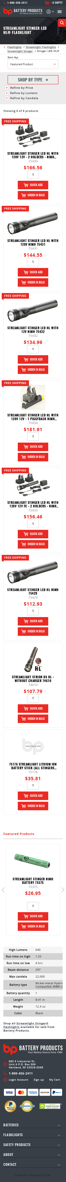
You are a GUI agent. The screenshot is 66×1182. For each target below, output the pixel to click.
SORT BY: (13, 57)
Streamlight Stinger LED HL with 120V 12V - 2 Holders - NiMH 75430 (33, 155)
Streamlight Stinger (20, 51)
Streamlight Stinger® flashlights (25, 1025)
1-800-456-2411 (17, 3)
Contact (10, 1164)
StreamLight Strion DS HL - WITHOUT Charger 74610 (33, 679)
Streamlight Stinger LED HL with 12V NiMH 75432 (33, 330)
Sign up (39, 1079)
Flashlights (14, 47)
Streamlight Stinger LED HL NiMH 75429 (33, 592)
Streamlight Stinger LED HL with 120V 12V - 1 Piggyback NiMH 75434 (33, 417)
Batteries (11, 1125)
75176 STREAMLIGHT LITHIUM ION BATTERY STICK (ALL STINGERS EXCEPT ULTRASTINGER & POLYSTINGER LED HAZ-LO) (33, 766)
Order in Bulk (36, 195)
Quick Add (36, 185)
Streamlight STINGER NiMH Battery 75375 (33, 881)
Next (61, 889)
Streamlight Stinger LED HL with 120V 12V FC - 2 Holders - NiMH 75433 (33, 504)
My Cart (54, 1079)
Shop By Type (30, 80)
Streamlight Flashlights (41, 47)
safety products (17, 1145)
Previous (4, 889)
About (8, 1155)
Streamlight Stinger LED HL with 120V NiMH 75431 (33, 243)
